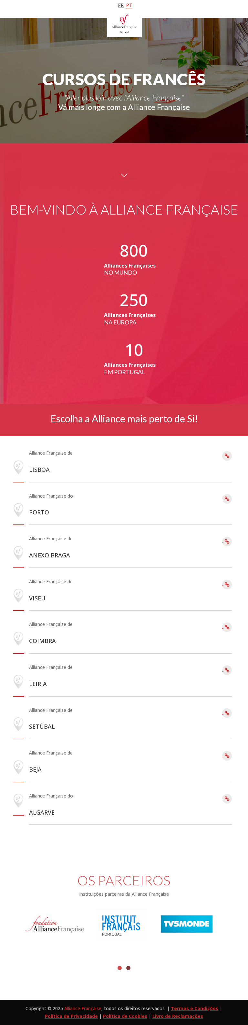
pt (129, 5)
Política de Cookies (125, 1016)
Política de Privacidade (71, 1016)
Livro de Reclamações (177, 1016)
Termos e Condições (194, 1008)
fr (121, 5)
